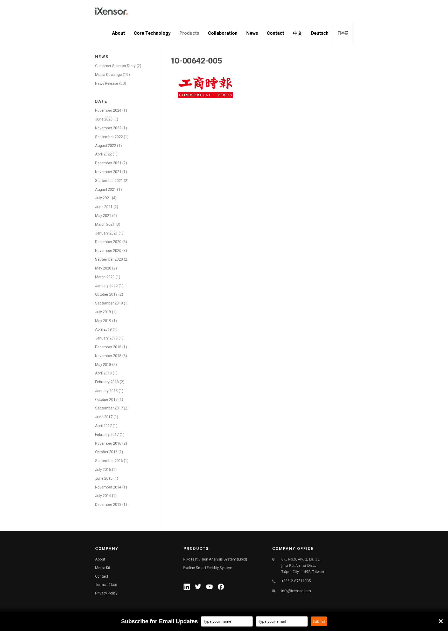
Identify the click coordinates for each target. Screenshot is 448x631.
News (252, 33)
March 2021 (105, 224)
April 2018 (103, 373)
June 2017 (104, 417)
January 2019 (106, 338)
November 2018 (108, 356)
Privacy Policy (106, 593)
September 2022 (109, 137)
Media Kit (102, 568)
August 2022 (105, 146)
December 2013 (108, 504)
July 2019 (103, 312)
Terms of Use (106, 585)
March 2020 (105, 277)
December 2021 (108, 163)
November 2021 (108, 172)
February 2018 (107, 382)
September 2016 (109, 461)
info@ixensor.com (296, 591)
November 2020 (108, 251)
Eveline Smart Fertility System (207, 568)
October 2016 (106, 452)
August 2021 (105, 189)
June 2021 (104, 207)
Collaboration (222, 33)
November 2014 (108, 487)
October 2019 (106, 294)
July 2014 (103, 496)
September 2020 (109, 259)
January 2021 (106, 233)
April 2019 (103, 329)
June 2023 (104, 119)
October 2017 (106, 400)
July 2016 (103, 469)
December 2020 (108, 242)
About (118, 33)
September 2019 (109, 303)
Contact (275, 33)
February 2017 (107, 435)
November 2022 (108, 128)
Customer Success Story (115, 66)
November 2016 (108, 443)
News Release (106, 83)
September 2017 (109, 408)
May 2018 (103, 365)
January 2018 (106, 391)
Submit (319, 621)
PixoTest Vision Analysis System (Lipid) (215, 559)
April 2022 (103, 154)
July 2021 (103, 198)
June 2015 (104, 478)
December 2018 (108, 347)
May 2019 (103, 321)
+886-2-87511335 (296, 581)
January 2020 (106, 285)
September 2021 (109, 181)
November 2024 (108, 110)
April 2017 (103, 426)
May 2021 (103, 216)
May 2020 (103, 268)
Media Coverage (108, 75)
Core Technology (152, 33)
